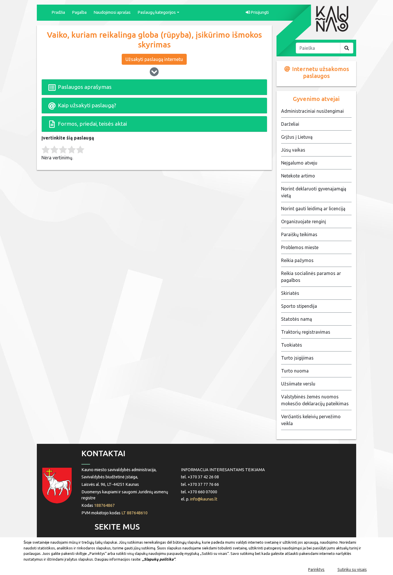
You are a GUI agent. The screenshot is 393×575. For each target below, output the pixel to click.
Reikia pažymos (297, 260)
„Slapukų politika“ (158, 559)
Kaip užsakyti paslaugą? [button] (86, 105)
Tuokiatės (291, 344)
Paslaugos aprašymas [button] (84, 87)
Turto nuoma (295, 370)
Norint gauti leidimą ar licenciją (313, 208)
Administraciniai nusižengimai (312, 111)
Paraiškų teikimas (299, 234)
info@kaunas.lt (203, 499)
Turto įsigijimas (297, 357)
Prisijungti (259, 12)
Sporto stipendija (299, 306)
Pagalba (79, 12)
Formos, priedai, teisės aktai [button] (92, 124)
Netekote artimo (298, 175)
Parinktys (316, 569)
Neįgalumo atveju (299, 162)
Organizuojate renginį (303, 221)
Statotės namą (296, 319)
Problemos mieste (299, 247)
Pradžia (58, 12)
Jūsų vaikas (293, 149)
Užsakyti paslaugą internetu (154, 59)
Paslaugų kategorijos (157, 12)
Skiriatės (290, 293)
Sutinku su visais (352, 569)
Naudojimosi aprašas (112, 12)
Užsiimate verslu (298, 383)
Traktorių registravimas (305, 332)
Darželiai (290, 124)
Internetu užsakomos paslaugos (320, 72)
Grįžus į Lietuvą (296, 137)
